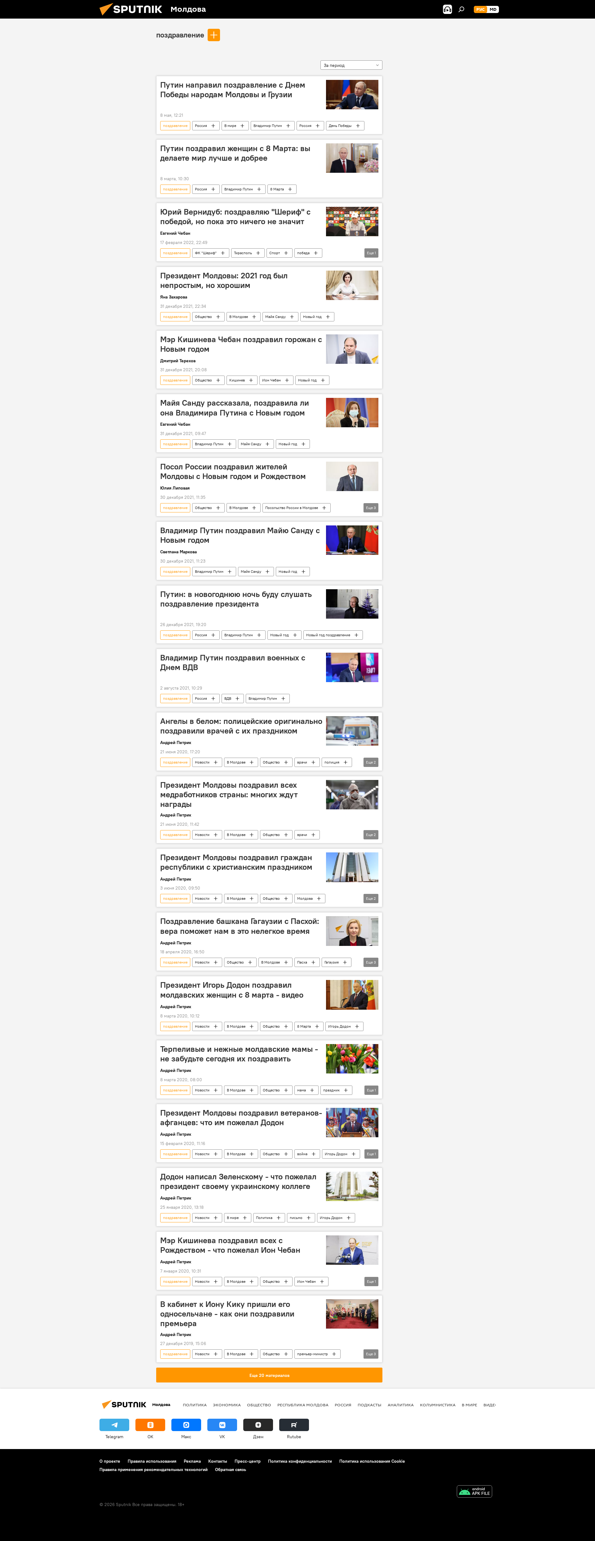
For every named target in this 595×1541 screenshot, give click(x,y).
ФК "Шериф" (206, 252)
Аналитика (401, 1405)
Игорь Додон (339, 1026)
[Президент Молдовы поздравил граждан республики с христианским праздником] (352, 867)
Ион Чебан (271, 380)
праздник (331, 1090)
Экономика (227, 1405)
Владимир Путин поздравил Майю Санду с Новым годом (240, 535)
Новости (202, 762)
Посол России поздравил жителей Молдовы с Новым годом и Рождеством (233, 471)
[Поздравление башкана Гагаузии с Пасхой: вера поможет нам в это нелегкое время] (352, 931)
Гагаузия (331, 962)
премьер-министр (312, 1354)
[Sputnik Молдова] (133, 17)
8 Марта (277, 189)
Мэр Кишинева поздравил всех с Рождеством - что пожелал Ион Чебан (230, 1245)
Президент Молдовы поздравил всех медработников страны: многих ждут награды (229, 794)
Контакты (217, 1461)
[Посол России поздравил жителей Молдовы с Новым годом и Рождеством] (352, 476)
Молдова (305, 898)
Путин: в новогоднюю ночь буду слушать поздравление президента (236, 599)
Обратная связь (230, 1469)
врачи (302, 762)
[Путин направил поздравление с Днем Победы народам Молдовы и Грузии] (352, 94)
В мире (230, 125)
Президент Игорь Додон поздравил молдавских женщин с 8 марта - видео (231, 989)
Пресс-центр (248, 1461)
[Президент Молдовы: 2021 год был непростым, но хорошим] (352, 285)
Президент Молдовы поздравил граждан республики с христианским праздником (236, 862)
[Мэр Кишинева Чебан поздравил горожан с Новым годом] (352, 349)
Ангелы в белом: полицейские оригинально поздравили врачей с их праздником (241, 726)
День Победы (340, 125)
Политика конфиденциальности (300, 1461)
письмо (296, 1217)
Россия (201, 125)
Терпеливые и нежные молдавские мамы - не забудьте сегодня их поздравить (239, 1054)
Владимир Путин (267, 125)
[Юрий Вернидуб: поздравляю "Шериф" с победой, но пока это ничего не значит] (352, 221)
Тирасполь (243, 252)
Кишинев (237, 380)
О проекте (109, 1461)
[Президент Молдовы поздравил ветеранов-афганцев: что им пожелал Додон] (352, 1122)
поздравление (180, 34)
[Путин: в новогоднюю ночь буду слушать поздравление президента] (352, 604)
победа (303, 252)
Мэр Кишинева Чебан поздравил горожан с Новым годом (241, 344)
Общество (203, 316)
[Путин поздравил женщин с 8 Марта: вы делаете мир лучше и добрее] (352, 158)
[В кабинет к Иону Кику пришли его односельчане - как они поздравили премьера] (352, 1314)
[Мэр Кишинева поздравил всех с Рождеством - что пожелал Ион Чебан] (352, 1250)
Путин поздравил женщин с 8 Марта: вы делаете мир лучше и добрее (235, 153)
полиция (331, 762)
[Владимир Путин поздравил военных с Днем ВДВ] (352, 667)
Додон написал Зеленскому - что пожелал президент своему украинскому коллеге (238, 1181)
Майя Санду (275, 316)
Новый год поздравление (328, 635)
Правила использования (152, 1461)
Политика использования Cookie (372, 1461)
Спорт (274, 252)
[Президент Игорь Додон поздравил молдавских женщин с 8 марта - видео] (352, 994)
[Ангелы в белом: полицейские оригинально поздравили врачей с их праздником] (352, 731)
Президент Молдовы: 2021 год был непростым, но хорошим (224, 280)
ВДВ (227, 698)
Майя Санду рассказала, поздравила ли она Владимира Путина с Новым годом (234, 407)
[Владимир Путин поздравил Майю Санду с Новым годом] (352, 540)
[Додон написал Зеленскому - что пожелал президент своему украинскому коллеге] (352, 1186)
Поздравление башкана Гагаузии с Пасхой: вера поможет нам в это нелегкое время (239, 926)
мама (301, 1090)
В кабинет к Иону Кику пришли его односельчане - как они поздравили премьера (227, 1313)
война (302, 1153)
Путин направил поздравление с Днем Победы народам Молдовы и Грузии (232, 89)
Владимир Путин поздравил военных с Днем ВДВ (232, 662)
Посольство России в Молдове (291, 507)
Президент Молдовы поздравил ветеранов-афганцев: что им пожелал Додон (241, 1117)
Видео (490, 1405)
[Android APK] (474, 1492)
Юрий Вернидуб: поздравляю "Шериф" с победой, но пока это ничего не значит (235, 216)
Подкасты (369, 1405)
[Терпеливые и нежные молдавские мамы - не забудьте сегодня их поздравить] (352, 1058)
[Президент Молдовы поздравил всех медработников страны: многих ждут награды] (352, 794)
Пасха (302, 962)
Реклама (192, 1461)
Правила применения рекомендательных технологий (153, 1469)
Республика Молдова (302, 1405)
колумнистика (438, 1405)
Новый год (312, 316)
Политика (264, 1217)
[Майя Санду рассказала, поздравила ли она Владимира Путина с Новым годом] (352, 412)
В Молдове (238, 316)
